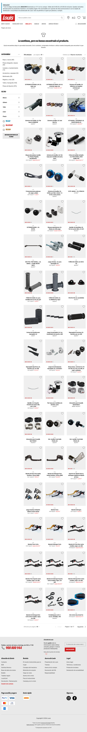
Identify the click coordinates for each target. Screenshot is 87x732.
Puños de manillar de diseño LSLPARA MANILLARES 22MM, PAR (76, 156)
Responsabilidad (50, 673)
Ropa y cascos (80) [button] (8, 60)
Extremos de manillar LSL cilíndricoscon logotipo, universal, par (76, 86)
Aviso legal (70, 662)
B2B (2, 665)
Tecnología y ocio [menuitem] (17, 24)
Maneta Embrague (76, 509)
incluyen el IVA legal (45, 722)
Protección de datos (72, 667)
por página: (37, 55)
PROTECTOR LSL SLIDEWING (76, 298)
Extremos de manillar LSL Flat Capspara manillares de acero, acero (55, 156)
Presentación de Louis (51, 662)
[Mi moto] (73, 17)
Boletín (3, 673)
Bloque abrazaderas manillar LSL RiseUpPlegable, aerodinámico (33, 156)
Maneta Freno (54, 509)
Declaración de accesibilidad (75, 670)
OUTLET (8, 129)
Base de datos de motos (8, 670)
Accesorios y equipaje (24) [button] (10, 73)
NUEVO (8, 121)
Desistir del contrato (7, 684)
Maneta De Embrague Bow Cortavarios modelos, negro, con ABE (33, 616)
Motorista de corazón (29, 670)
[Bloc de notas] (79, 17)
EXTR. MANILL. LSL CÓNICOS (76, 191)
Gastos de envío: (30, 724)
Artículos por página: (30, 627)
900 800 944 (14, 648)
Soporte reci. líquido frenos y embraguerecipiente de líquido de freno (76, 475)
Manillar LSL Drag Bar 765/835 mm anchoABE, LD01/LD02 (33, 404)
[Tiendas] (68, 17)
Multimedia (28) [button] (7, 76)
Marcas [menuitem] (36, 24)
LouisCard (4, 678)
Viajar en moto (27, 673)
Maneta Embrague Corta (54, 544)
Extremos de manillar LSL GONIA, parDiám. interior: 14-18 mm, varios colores (54, 193)
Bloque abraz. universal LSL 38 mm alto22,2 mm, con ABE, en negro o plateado (76, 368)
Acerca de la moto (28, 675)
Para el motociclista (29, 678)
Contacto (4, 662)
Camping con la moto (29, 681)
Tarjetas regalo (5, 675)
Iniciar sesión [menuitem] (82, 24)
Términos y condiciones (74, 665)
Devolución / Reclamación (9, 681)
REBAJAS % (9, 125)
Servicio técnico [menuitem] (53, 24)
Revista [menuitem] (44, 24)
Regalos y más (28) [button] (8, 79)
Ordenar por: (66, 55)
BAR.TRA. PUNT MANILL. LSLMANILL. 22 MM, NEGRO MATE (33, 263)
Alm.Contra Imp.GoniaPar (76, 615)
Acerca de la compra (51, 667)
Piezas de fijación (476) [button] (10, 86)
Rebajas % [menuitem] (28, 24)
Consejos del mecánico (30, 667)
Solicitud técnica (6, 667)
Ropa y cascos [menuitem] (5, 24)
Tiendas (47, 665)
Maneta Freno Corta (33, 544)
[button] (62, 17)
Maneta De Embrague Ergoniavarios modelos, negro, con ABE (55, 580)
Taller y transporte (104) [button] (10, 83)
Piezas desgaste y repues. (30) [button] (10, 64)
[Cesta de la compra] (84, 17)
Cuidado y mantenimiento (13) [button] (10, 69)
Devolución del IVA (50, 670)
